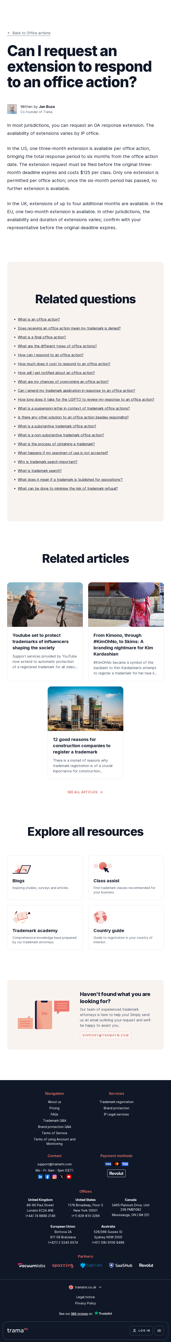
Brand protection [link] (116, 1108)
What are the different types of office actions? (57, 346)
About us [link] (54, 1102)
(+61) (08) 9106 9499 (108, 1242)
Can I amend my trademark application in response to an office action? (76, 390)
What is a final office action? (42, 337)
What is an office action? (39, 319)
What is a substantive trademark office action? (57, 426)
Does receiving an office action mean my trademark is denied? (69, 328)
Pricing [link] (54, 1108)
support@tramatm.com (54, 1164)
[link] (45, 628)
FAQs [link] (54, 1114)
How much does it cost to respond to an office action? (64, 364)
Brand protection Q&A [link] (54, 1127)
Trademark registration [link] (117, 1102)
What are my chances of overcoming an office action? (63, 381)
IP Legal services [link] (116, 1114)
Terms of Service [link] (54, 1133)
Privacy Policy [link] (85, 1303)
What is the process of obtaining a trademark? (56, 444)
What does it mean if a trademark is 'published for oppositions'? (70, 479)
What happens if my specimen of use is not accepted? (63, 453)
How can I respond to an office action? (50, 355)
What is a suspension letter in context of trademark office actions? (74, 408)
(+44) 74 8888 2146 (40, 1216)
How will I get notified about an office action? (56, 372)
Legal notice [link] (85, 1297)
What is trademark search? (40, 470)
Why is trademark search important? (47, 461)
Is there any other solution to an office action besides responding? (73, 417)
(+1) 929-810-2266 (85, 1216)
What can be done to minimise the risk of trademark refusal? (68, 488)
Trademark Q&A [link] (54, 1120)
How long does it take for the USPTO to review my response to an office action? (86, 399)
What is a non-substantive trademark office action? (61, 435)
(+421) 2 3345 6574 (63, 1242)
